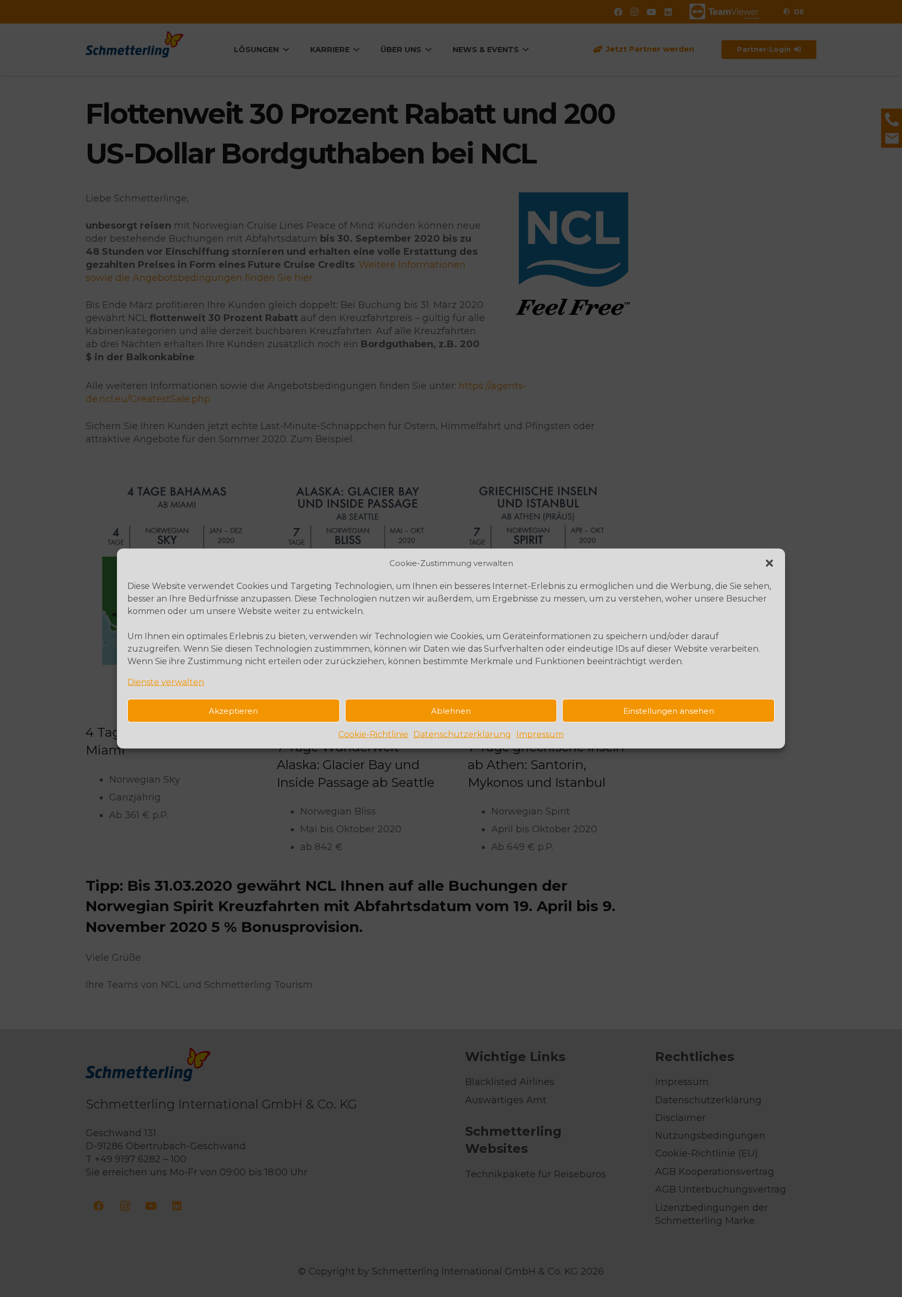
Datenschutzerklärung (462, 734)
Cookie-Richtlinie (373, 734)
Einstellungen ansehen (668, 710)
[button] (769, 563)
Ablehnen (451, 710)
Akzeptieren (233, 710)
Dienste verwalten (165, 682)
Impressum (540, 734)
